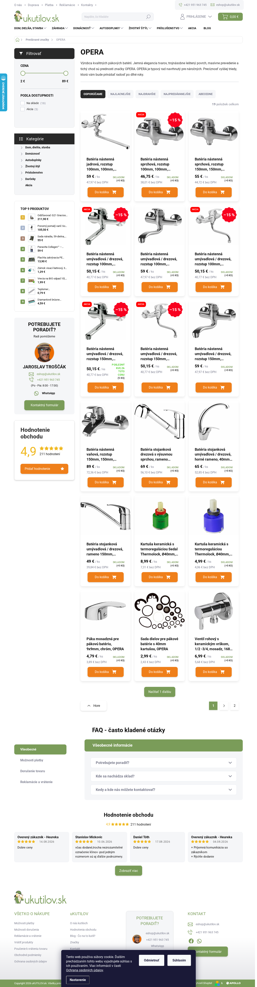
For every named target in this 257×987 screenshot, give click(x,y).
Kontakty (87, 5)
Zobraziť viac (128, 871)
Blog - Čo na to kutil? (82, 935)
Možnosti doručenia (26, 929)
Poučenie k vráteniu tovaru (30, 948)
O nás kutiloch (79, 923)
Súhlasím (179, 960)
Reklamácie (67, 5)
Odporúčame (93, 94)
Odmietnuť (151, 960)
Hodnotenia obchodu (83, 929)
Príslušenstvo (34, 172)
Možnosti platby (24, 923)
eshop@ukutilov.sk (48, 374)
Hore (96, 706)
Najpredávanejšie (177, 94)
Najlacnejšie (120, 94)
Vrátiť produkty (23, 942)
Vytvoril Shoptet (203, 983)
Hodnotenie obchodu (128, 815)
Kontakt (75, 948)
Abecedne (206, 94)
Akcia (32, 109)
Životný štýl (32, 166)
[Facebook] (191, 940)
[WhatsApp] (199, 940)
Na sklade (36, 103)
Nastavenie (78, 980)
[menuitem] (30, 28)
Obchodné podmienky (27, 955)
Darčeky (30, 179)
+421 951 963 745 (48, 379)
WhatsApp (48, 393)
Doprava (33, 5)
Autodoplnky (33, 160)
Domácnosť (32, 153)
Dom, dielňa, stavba (37, 147)
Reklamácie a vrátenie (27, 935)
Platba (49, 5)
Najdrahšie (147, 94)
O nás (18, 5)
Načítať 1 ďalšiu (159, 692)
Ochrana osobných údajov (84, 970)
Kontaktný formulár (44, 405)
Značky (74, 942)
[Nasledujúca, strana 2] (224, 706)
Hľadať (148, 17)
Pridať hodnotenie (37, 469)
